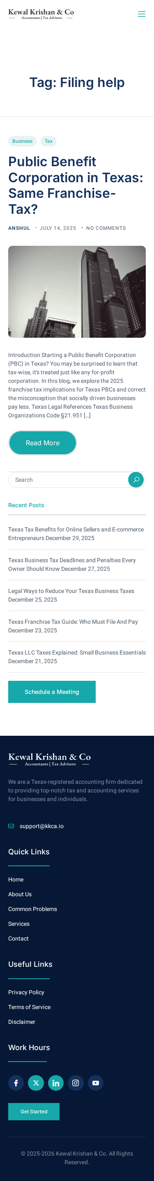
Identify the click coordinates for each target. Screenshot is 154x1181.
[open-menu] (141, 14)
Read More (43, 443)
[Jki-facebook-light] (16, 1083)
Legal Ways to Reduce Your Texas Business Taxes (71, 591)
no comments (106, 228)
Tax (49, 141)
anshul (20, 228)
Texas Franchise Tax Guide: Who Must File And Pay (73, 622)
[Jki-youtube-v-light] (95, 1083)
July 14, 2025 (59, 228)
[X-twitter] (36, 1083)
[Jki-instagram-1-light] (75, 1083)
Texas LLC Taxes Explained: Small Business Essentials (77, 652)
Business (22, 141)
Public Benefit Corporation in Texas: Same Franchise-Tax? (75, 185)
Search (136, 480)
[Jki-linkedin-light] (56, 1083)
